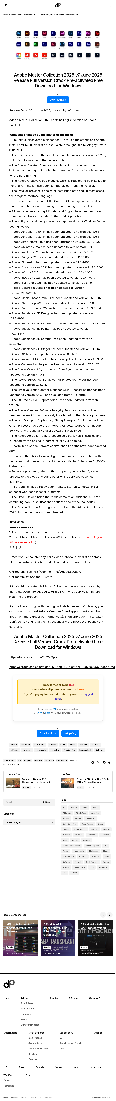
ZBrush (74, 873)
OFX (106, 846)
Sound (78, 862)
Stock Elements (36, 1032)
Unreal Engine (79, 867)
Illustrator (95, 744)
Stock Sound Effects (38, 1048)
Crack (62, 744)
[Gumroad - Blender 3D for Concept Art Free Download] (31, 781)
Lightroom (27, 750)
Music (76, 1067)
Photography (41, 750)
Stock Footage (92, 862)
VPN (40, 712)
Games (58, 1067)
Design (66, 829)
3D (64, 807)
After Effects (39, 744)
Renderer (95, 856)
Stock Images (35, 1037)
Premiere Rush (85, 750)
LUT (5, 1067)
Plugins (6, 1080)
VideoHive (103, 867)
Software (99, 750)
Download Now (58, 99)
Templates (8, 1085)
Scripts (80, 787)
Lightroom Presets (30, 1024)
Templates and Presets (71, 1043)
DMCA (33, 1098)
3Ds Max (73, 998)
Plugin (105, 851)
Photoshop (55, 750)
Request (14, 1098)
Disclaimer (24, 1098)
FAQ (54, 709)
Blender (78, 818)
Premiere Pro (69, 750)
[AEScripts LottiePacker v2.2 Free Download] (95, 938)
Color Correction (69, 824)
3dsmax (73, 807)
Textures (32, 1059)
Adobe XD (25, 744)
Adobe (14, 744)
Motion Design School (71, 846)
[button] (6, 5)
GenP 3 (86, 616)
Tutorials (26, 787)
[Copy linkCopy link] (110, 762)
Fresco (73, 744)
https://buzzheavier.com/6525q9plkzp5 (35, 657)
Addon (84, 807)
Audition (52, 744)
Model (75, 840)
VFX (92, 867)
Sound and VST (67, 1032)
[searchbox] (22, 802)
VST (64, 873)
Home (5, 15)
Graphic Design (80, 829)
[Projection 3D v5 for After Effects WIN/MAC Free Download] (85, 781)
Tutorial (66, 867)
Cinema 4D (90, 818)
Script (107, 856)
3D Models (33, 1054)
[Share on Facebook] (93, 762)
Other (28, 1075)
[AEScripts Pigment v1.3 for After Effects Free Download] (20, 938)
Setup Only (70, 733)
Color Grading (87, 824)
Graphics (83, 744)
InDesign (14, 750)
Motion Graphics (92, 846)
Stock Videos (34, 1043)
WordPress (8, 1075)
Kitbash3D (92, 835)
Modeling (86, 840)
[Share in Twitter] (98, 762)
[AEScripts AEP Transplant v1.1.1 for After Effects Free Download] (58, 938)
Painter (65, 851)
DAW (20, 761)
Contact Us (48, 1098)
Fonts (21, 1067)
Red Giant (83, 856)
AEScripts (67, 813)
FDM (47, 712)
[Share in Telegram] (104, 762)
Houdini (106, 829)
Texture (106, 862)
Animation (95, 813)
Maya (65, 840)
